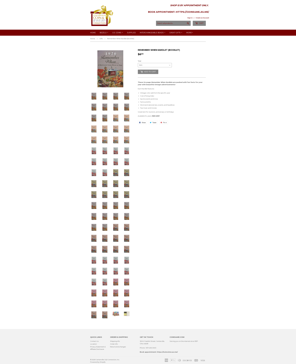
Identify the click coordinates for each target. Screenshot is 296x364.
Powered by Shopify (97, 362)
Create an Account (202, 18)
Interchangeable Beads (152, 33)
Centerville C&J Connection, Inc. (108, 360)
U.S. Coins (117, 33)
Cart (201, 23)
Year (139, 61)
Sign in (190, 18)
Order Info (114, 344)
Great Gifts (175, 33)
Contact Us (94, 341)
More (189, 33)
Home (93, 33)
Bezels (103, 33)
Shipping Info (115, 341)
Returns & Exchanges (118, 347)
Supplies (131, 33)
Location (93, 344)
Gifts (101, 38)
